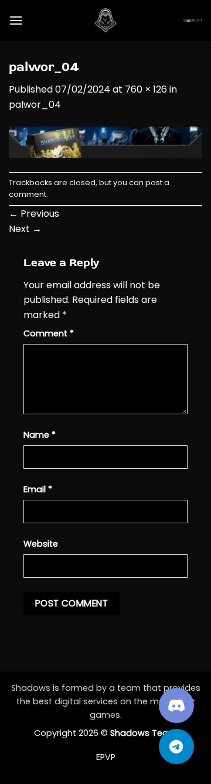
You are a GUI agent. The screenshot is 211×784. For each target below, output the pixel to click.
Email (37, 489)
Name (39, 435)
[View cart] (192, 20)
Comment (48, 333)
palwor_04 (35, 104)
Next (25, 229)
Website (40, 544)
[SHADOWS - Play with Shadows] (105, 20)
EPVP (105, 757)
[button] (16, 20)
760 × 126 (146, 89)
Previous (34, 213)
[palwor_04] (105, 141)
